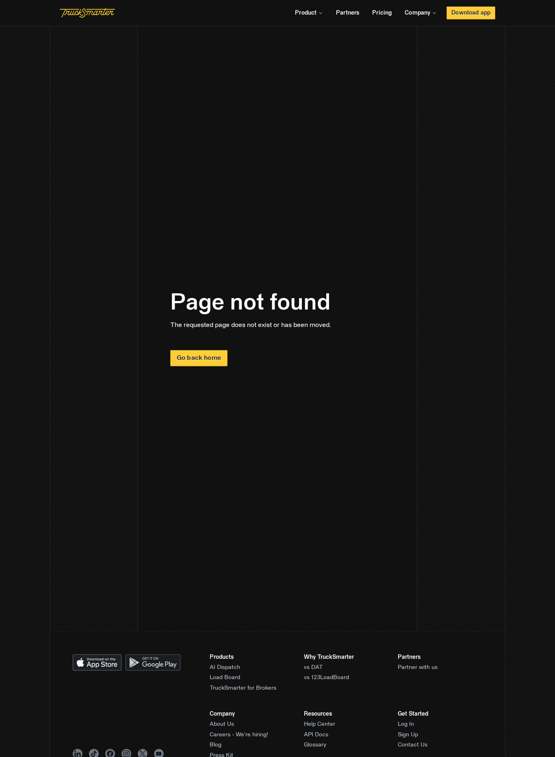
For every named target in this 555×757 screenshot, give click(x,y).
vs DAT (313, 667)
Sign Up (408, 735)
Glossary (315, 745)
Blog (215, 745)
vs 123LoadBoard (326, 677)
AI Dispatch (225, 667)
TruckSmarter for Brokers (243, 688)
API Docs (316, 735)
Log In (406, 724)
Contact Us (412, 745)
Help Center (319, 724)
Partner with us (418, 667)
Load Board (225, 677)
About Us (222, 724)
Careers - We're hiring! (239, 735)
